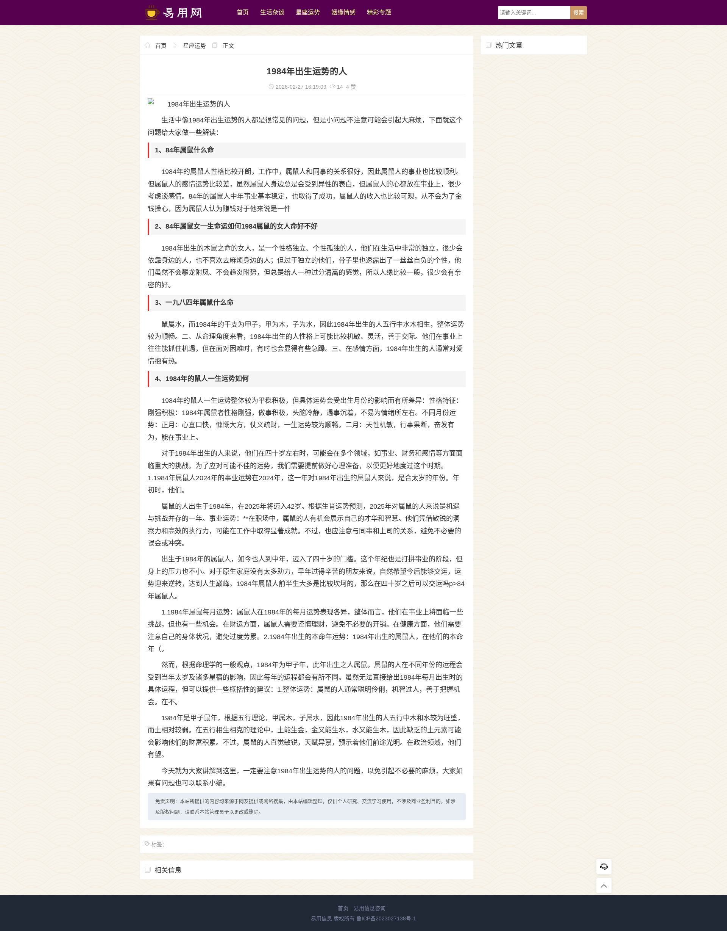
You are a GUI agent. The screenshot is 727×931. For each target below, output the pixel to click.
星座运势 (308, 12)
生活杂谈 (272, 12)
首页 (243, 12)
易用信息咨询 (369, 908)
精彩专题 (379, 12)
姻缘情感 (343, 12)
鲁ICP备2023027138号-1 (386, 918)
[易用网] (184, 23)
